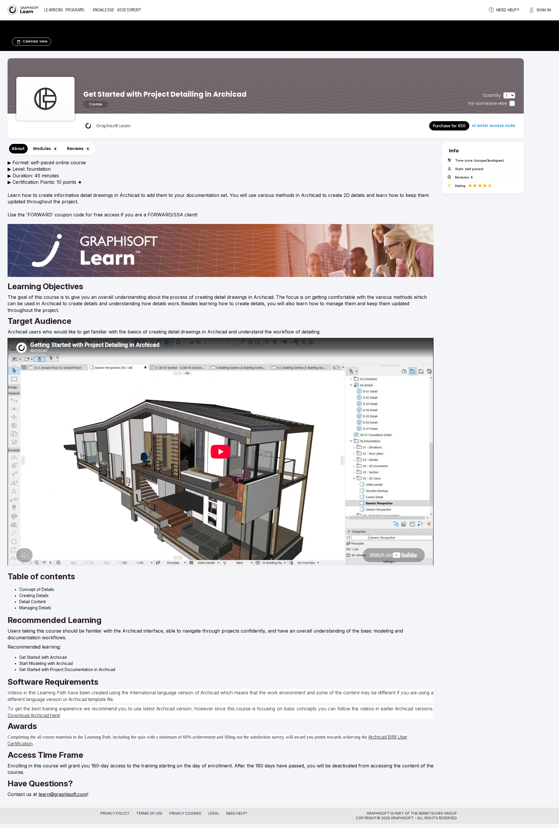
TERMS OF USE (149, 813)
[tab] (18, 148)
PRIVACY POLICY (114, 813)
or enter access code (493, 125)
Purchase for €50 (449, 125)
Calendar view (35, 41)
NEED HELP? (236, 813)
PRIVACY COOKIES (185, 813)
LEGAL (213, 813)
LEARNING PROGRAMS (64, 10)
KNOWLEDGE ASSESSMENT (117, 10)
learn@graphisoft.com (62, 794)
